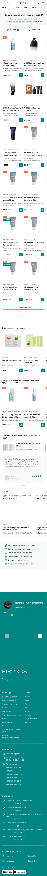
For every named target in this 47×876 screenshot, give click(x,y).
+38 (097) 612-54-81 (13, 767)
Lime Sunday (33, 357)
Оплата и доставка (9, 697)
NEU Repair (33, 150)
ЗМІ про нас (6, 711)
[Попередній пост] (7, 636)
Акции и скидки (31, 719)
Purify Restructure (14, 411)
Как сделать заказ (9, 700)
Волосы (27, 697)
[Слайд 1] (22, 485)
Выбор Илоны (7, 219)
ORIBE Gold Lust (34, 60)
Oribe (25, 60)
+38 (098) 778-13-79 (13, 804)
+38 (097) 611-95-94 (13, 810)
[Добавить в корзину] (21, 75)
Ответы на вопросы (10, 704)
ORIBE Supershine (12, 150)
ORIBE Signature (33, 105)
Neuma (5, 60)
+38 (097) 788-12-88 (14, 771)
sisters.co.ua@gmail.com (15, 754)
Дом (26, 708)
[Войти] (38, 3)
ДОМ (34, 8)
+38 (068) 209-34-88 (13, 833)
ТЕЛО (25, 8)
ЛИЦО (16, 8)
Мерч (27, 711)
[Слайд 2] (24, 485)
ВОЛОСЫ (5, 8)
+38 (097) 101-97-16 (13, 819)
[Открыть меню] (3, 3)
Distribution (9, 861)
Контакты (5, 726)
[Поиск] (8, 3)
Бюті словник (7, 722)
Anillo (26, 357)
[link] (43, 3)
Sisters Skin (32, 856)
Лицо (27, 700)
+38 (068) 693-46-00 (14, 778)
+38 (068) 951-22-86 (14, 781)
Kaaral (4, 411)
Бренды (28, 722)
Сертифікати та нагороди (11, 715)
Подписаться (20, 607)
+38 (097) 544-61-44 (13, 826)
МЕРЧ (43, 8)
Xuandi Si (5, 357)
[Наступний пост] (40, 636)
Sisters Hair (9, 856)
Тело (26, 704)
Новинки (28, 715)
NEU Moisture (12, 60)
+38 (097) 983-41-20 (14, 774)
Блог (4, 719)
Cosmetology (32, 861)
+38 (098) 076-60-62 (13, 840)
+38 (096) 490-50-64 (14, 784)
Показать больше (23, 307)
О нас (4, 708)
